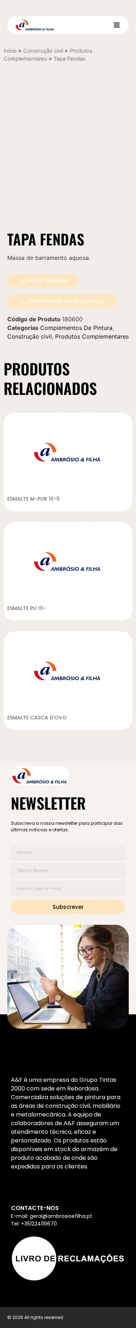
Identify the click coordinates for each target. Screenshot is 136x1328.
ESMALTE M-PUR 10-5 (33, 498)
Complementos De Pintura (76, 327)
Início (10, 51)
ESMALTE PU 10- (26, 608)
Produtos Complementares (92, 336)
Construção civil (43, 51)
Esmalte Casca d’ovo (37, 717)
